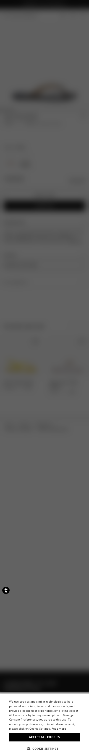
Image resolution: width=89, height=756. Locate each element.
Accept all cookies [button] (44, 737)
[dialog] (44, 724)
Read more (59, 729)
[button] (44, 748)
